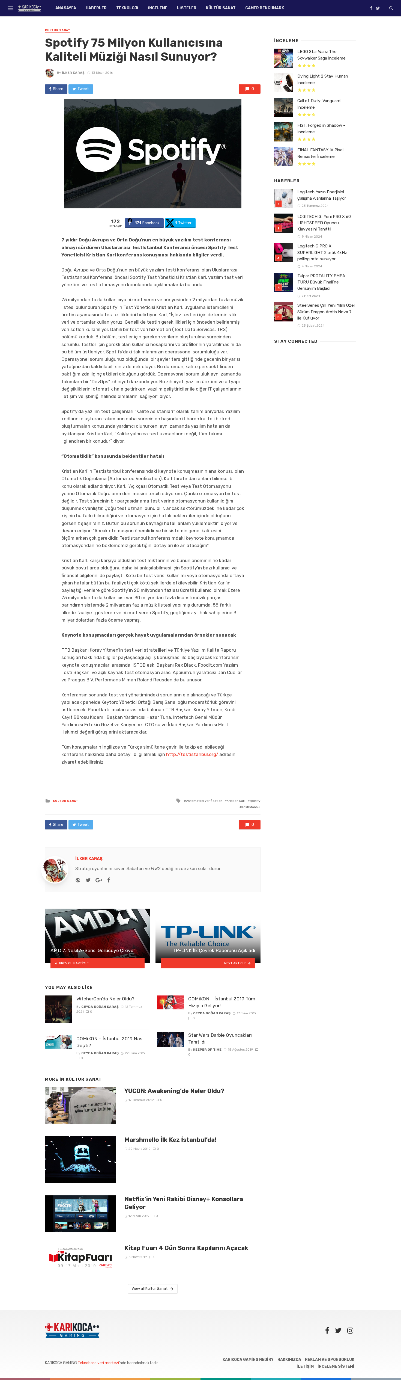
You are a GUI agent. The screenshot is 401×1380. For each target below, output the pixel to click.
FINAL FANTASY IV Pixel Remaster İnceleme (320, 153)
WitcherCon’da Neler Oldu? (105, 998)
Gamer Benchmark (264, 8)
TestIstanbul (251, 807)
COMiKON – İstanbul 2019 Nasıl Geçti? (110, 1042)
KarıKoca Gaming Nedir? (248, 1359)
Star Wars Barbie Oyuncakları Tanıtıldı (220, 1038)
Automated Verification (204, 801)
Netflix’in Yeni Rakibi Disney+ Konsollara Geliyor (183, 1203)
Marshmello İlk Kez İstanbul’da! (170, 1139)
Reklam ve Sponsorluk (329, 1359)
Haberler (96, 8)
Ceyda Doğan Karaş (100, 1007)
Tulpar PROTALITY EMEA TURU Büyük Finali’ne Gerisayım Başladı (321, 282)
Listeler (186, 8)
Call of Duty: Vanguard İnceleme (318, 104)
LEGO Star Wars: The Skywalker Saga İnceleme (321, 54)
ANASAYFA (65, 8)
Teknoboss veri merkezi (98, 1363)
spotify (255, 801)
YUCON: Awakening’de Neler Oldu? (174, 1091)
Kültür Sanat (221, 8)
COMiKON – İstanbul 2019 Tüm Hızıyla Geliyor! (221, 1002)
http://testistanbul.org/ (192, 754)
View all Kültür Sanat (149, 1288)
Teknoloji (127, 8)
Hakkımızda (289, 1359)
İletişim (305, 1366)
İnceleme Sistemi (336, 1366)
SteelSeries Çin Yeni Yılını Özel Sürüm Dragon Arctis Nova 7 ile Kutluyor (326, 311)
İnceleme (157, 8)
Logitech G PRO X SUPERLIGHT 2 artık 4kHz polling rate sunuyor (322, 252)
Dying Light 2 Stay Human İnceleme (322, 79)
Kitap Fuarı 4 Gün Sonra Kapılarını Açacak (186, 1248)
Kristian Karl (236, 801)
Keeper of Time (207, 1049)
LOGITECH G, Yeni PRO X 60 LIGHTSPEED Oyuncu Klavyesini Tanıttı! (324, 223)
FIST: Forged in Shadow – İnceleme (321, 128)
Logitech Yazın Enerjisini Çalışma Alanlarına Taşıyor (321, 195)
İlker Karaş (73, 73)
